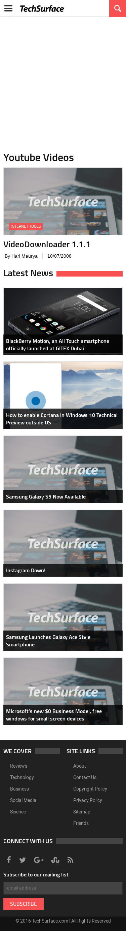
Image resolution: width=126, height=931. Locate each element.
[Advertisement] (63, 80)
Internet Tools (26, 226)
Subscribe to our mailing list (36, 874)
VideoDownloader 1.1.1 (47, 244)
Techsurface (42, 8)
